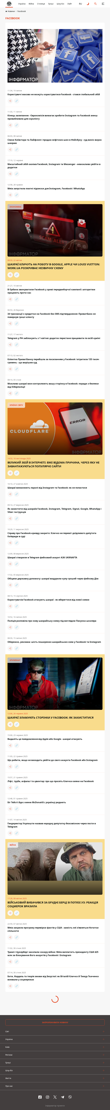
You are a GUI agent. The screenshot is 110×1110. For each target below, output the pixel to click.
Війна (31, 3)
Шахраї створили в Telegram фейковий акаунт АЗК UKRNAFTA (42, 557)
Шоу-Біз (60, 3)
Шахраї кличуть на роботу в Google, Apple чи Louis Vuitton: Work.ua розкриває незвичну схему (54, 266)
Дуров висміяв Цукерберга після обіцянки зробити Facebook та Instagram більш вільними (53, 1027)
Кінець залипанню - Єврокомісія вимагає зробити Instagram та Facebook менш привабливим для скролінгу (53, 117)
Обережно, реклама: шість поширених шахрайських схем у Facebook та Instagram (54, 641)
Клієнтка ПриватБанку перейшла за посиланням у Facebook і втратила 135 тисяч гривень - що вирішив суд (53, 361)
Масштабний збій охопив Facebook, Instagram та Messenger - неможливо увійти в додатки (54, 166)
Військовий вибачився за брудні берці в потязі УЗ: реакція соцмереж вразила (53, 904)
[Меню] (103, 3)
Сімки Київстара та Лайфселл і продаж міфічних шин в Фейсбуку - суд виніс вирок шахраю (55, 141)
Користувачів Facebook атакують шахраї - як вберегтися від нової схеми (48, 599)
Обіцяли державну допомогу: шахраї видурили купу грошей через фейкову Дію (53, 578)
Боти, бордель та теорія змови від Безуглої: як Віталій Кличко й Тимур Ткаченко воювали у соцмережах (53, 978)
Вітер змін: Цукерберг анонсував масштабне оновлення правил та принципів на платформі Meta (53, 1051)
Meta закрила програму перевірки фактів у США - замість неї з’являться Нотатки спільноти (53, 929)
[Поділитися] (10, 101)
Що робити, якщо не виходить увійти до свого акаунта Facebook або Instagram (53, 760)
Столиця (41, 3)
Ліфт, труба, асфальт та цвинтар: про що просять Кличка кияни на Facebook (51, 781)
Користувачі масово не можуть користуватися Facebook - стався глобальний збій (54, 94)
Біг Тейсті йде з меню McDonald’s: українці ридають (37, 802)
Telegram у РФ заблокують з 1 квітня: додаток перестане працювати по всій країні (54, 338)
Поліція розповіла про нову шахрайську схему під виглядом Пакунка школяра (52, 620)
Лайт (69, 3)
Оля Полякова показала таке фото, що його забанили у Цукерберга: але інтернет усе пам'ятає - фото (53, 1002)
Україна (21, 3)
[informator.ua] (9, 4)
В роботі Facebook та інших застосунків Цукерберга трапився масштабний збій (53, 1094)
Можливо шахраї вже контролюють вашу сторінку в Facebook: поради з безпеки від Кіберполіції (53, 385)
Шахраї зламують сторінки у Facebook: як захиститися (51, 717)
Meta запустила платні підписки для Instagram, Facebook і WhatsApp (46, 188)
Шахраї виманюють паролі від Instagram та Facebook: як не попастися (47, 487)
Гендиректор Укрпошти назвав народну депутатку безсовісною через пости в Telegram (52, 825)
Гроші (51, 3)
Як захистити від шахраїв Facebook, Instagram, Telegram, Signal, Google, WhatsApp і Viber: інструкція (54, 510)
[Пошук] (95, 3)
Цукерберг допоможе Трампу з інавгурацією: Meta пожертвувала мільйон (49, 1073)
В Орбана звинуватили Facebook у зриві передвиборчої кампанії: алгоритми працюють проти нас (51, 291)
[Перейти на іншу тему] (88, 3)
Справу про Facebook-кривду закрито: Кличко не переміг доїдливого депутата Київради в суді (52, 535)
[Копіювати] (16, 101)
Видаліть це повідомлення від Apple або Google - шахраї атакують (45, 739)
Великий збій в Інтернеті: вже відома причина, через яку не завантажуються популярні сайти (53, 464)
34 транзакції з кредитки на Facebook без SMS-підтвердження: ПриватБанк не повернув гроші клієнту (52, 315)
